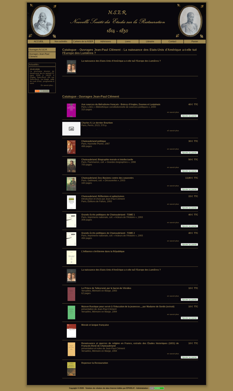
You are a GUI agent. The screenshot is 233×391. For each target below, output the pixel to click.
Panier (194, 41)
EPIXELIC (130, 388)
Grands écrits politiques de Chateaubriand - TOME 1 (108, 214)
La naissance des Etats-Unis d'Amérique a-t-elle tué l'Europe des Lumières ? (121, 61)
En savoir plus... (47, 85)
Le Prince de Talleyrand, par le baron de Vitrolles (106, 288)
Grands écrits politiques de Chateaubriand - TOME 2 (108, 233)
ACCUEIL (39, 41)
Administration (142, 388)
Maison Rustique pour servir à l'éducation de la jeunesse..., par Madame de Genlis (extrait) (127, 306)
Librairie (150, 41)
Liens (128, 41)
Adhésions (105, 41)
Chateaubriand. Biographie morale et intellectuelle (107, 159)
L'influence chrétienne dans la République (103, 251)
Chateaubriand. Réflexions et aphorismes (102, 196)
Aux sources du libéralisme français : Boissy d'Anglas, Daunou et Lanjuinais (120, 104)
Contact (172, 41)
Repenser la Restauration (94, 363)
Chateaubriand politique (93, 141)
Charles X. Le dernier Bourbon (97, 123)
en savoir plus (173, 112)
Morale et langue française (95, 325)
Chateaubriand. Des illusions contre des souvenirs (107, 178)
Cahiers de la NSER (83, 41)
